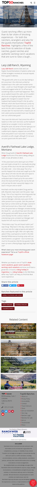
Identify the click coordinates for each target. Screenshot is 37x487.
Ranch (10, 69)
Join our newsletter (28, 411)
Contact (24, 403)
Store (23, 408)
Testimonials (26, 422)
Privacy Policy (26, 399)
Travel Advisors (27, 406)
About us (25, 396)
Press (23, 425)
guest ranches (7, 305)
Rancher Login (26, 415)
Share (5, 285)
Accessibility (26, 401)
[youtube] (2, 414)
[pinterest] (12, 411)
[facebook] (2, 411)
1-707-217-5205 (8, 407)
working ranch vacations (10, 267)
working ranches (21, 305)
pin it (21, 285)
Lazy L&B (4, 69)
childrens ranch (8, 308)
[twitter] (6, 411)
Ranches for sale (27, 418)
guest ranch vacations (22, 265)
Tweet (13, 285)
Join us (24, 420)
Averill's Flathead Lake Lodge (12, 295)
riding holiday (18, 272)
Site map (24, 413)
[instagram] (9, 411)
